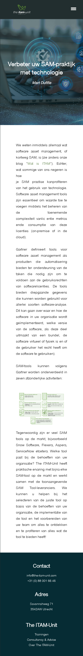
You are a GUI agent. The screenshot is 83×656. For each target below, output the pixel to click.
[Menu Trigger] (73, 8)
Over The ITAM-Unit (41, 645)
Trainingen (42, 634)
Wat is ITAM (38, 163)
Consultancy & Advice (41, 639)
